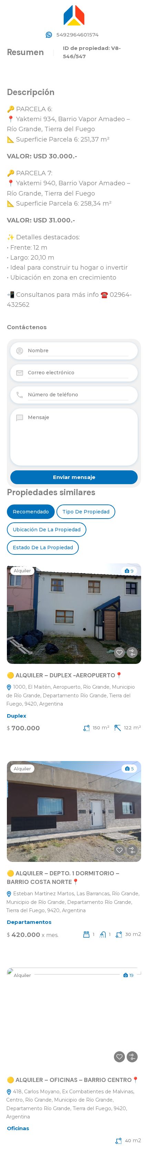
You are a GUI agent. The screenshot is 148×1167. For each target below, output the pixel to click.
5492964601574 (77, 34)
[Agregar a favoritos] (119, 652)
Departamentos (29, 922)
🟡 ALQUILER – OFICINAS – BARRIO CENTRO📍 (73, 1080)
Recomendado (31, 512)
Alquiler (22, 570)
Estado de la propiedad (43, 547)
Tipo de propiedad (85, 512)
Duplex (16, 715)
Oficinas (18, 1128)
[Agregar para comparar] (132, 652)
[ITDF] (74, 14)
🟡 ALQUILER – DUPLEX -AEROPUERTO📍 (65, 675)
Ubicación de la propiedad (47, 530)
